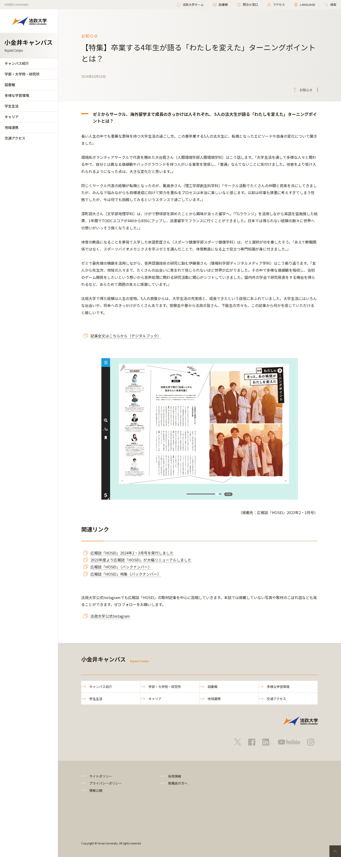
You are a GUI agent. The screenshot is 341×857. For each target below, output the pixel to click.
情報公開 (95, 790)
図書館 (10, 84)
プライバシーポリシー (105, 783)
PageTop (335, 851)
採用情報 (174, 776)
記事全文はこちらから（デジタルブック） (125, 336)
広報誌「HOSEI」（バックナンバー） (121, 567)
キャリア (12, 116)
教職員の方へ (178, 783)
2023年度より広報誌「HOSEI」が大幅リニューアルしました (140, 560)
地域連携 (12, 127)
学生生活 (12, 106)
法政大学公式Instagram (110, 616)
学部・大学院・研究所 (22, 74)
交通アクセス (15, 138)
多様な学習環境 (17, 95)
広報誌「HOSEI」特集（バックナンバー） (125, 574)
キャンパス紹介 (17, 63)
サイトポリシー (100, 776)
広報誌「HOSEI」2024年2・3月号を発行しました (132, 553)
